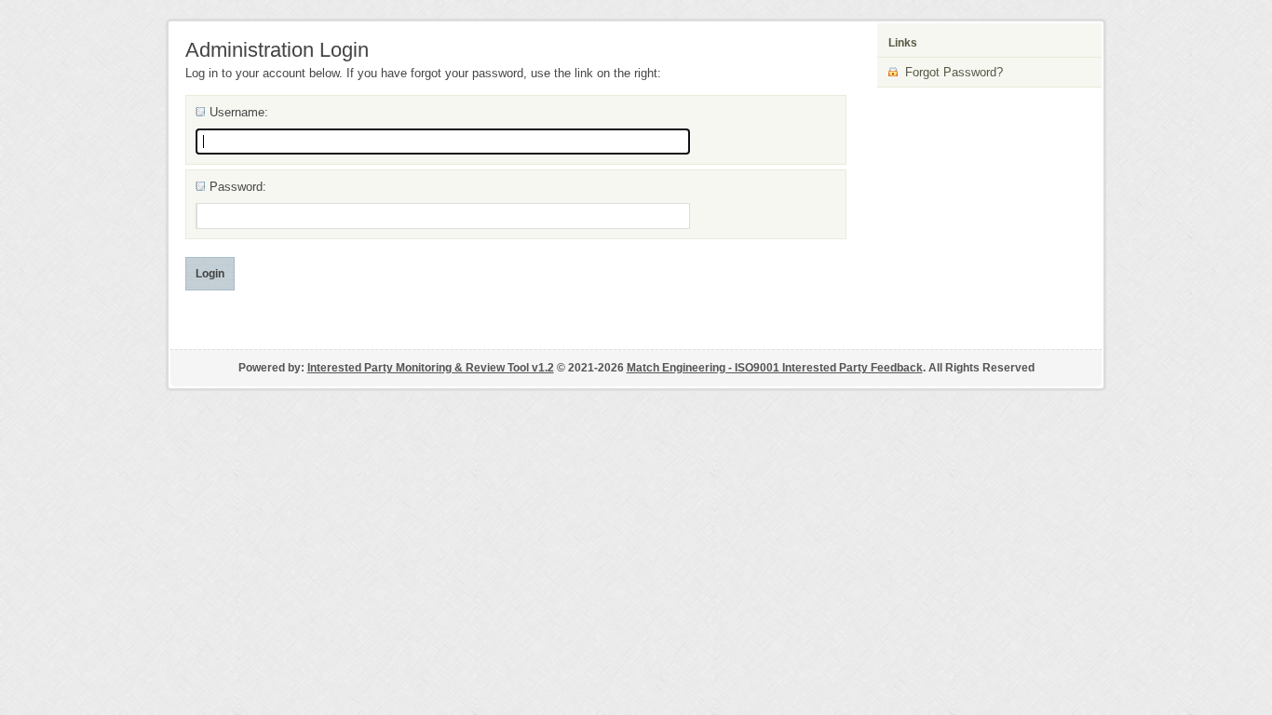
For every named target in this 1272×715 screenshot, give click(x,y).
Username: (239, 112)
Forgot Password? (950, 72)
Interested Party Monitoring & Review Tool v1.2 (430, 367)
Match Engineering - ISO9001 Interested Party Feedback (775, 367)
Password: (238, 187)
